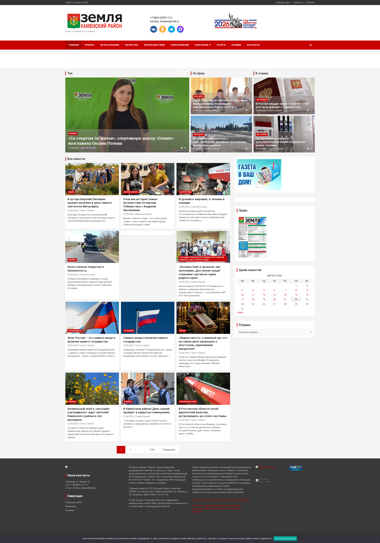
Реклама (311, 2)
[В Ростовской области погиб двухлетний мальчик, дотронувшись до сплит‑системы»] (203, 389)
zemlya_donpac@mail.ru (164, 21)
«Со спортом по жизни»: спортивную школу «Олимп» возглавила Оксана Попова (121, 141)
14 (285, 294)
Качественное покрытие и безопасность (86, 268)
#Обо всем (201, 45)
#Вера (71, 192)
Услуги (221, 45)
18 (253, 299)
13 (274, 294)
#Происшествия (154, 45)
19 (264, 299)
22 (296, 299)
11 (253, 294)
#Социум (129, 331)
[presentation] (183, 73)
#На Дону (199, 96)
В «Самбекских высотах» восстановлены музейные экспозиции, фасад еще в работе (220, 142)
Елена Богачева (87, 274)
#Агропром (185, 192)
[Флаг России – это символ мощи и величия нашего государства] (92, 318)
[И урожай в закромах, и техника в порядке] (203, 179)
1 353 (151, 449)
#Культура (131, 45)
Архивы (236, 45)
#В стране (262, 100)
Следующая (169, 449)
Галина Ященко (198, 282)
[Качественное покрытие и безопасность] (92, 247)
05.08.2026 (261, 110)
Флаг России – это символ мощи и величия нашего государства (91, 339)
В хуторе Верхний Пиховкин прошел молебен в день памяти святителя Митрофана (90, 202)
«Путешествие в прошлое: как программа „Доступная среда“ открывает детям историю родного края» (200, 272)
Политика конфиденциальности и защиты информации (220, 499)
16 (307, 294)
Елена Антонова (88, 148)
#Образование (180, 45)
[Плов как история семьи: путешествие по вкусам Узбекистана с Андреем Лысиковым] (148, 179)
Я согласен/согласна (285, 538)
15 (296, 294)
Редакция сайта (283, 2)
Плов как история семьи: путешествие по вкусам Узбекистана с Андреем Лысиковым (140, 204)
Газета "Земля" (212, 110)
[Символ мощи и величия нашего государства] (148, 318)
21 (285, 299)
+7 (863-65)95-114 (161, 17)
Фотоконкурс (131, 192)
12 (264, 294)
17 (242, 299)
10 (242, 294)
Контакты (253, 45)
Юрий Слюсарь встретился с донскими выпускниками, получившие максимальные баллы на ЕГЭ (220, 104)
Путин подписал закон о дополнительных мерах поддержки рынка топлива (280, 142)
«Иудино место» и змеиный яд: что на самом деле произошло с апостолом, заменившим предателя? (203, 343)
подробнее (143, 538)
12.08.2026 (73, 148)
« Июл (240, 312)
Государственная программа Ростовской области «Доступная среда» (202, 258)
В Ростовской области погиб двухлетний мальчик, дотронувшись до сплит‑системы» (203, 412)
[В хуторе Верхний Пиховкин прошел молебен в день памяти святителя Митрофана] (92, 179)
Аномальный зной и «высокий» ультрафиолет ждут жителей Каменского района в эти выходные (89, 414)
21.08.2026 (198, 110)
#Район (89, 45)
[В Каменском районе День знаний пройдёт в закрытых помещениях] (148, 389)
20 (274, 299)
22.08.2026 (73, 210)
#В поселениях (109, 45)
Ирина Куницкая (143, 214)
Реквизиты (299, 2)
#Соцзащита (75, 331)
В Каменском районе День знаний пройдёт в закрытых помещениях (146, 410)
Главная (73, 45)
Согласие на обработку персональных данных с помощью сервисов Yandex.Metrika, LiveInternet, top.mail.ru (217, 508)
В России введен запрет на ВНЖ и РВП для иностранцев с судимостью (282, 105)
